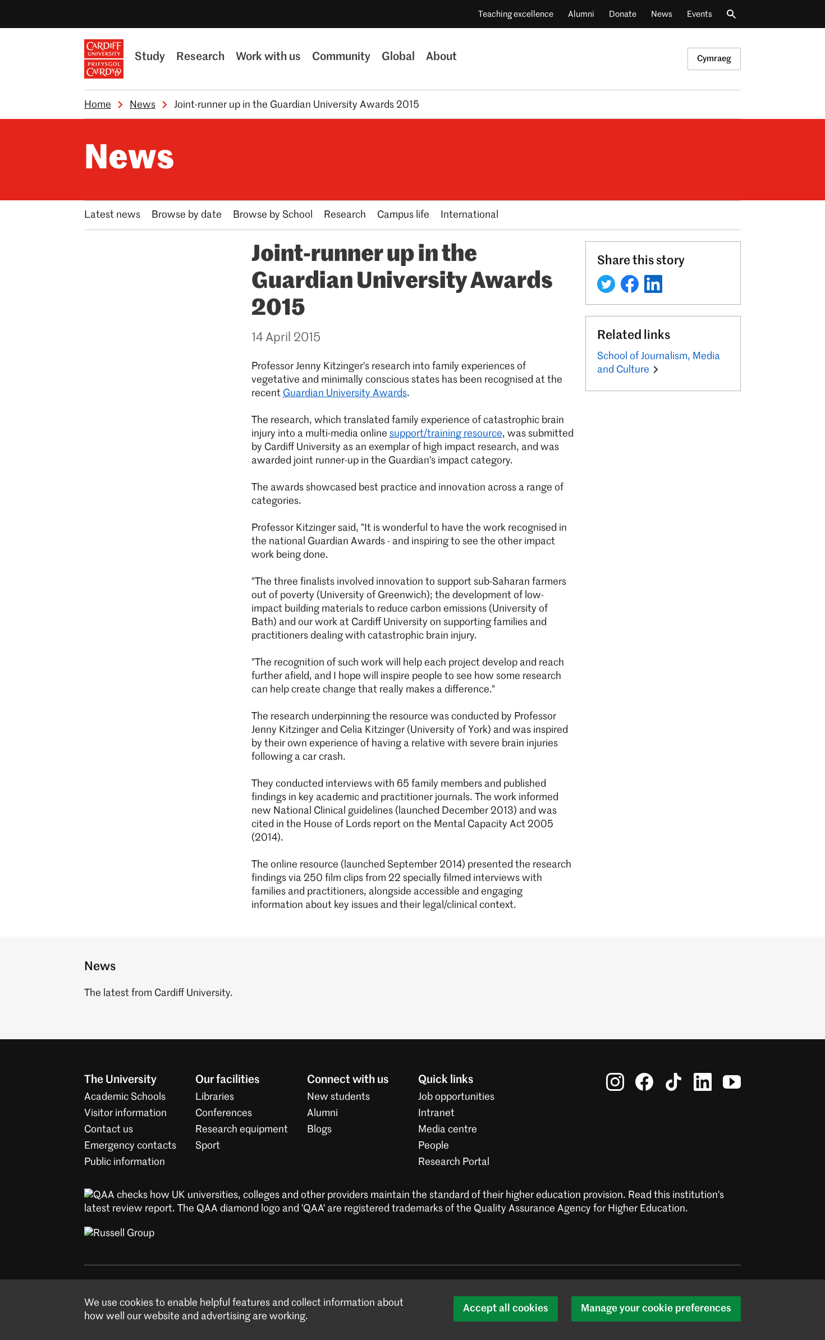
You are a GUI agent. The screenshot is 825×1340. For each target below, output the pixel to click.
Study (150, 57)
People (433, 1146)
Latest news (112, 215)
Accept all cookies (505, 1309)
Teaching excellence (515, 14)
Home (97, 105)
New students (338, 1097)
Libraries (214, 1097)
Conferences (223, 1113)
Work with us (268, 57)
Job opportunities (456, 1097)
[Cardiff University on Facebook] (644, 1082)
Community (341, 57)
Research (200, 57)
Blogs (319, 1130)
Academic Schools (125, 1097)
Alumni (581, 14)
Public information (124, 1162)
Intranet (436, 1113)
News (661, 14)
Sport (207, 1146)
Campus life (403, 215)
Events (699, 14)
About (441, 57)
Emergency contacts (130, 1146)
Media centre (447, 1130)
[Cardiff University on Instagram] (615, 1082)
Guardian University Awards (345, 393)
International (469, 215)
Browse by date (187, 215)
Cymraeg (714, 58)
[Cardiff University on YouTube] (732, 1082)
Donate (622, 14)
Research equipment (241, 1130)
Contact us (108, 1130)
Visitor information (125, 1113)
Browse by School (273, 215)
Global (398, 57)
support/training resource (445, 434)
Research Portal (453, 1162)
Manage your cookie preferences (656, 1309)
